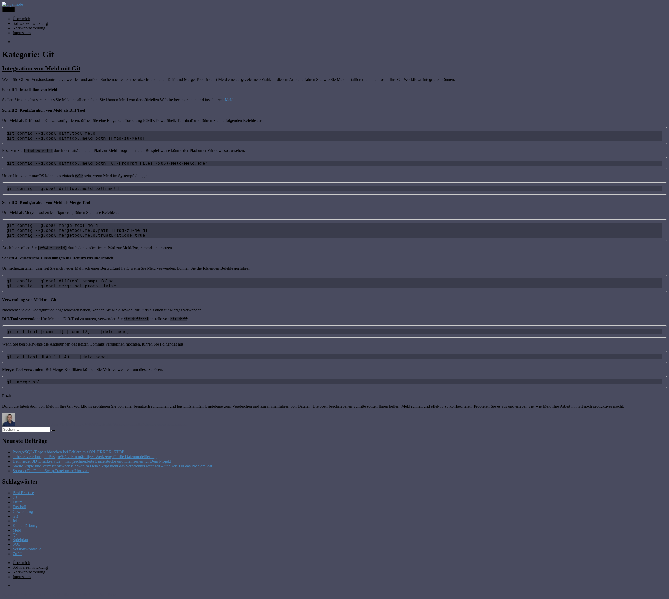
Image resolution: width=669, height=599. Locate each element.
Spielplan (20, 539)
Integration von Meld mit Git (41, 68)
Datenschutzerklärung (38, 594)
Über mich (21, 18)
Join (16, 521)
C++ (16, 497)
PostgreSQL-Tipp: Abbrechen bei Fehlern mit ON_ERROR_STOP (68, 452)
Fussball (19, 507)
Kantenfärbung (25, 525)
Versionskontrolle (127, 424)
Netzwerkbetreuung (29, 28)
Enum (17, 502)
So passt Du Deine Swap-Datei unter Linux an (51, 470)
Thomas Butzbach (30, 424)
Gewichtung (23, 511)
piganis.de (10, 594)
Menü (8, 9)
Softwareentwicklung (30, 23)
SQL (17, 544)
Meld (229, 100)
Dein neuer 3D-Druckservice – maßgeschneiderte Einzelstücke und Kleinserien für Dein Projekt (92, 461)
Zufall (17, 553)
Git (92, 424)
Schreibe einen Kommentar (164, 424)
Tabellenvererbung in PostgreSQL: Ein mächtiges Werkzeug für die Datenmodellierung (85, 456)
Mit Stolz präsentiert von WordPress (86, 594)
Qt (15, 535)
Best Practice (23, 492)
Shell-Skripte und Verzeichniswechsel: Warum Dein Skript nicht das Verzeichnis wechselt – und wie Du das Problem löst (112, 466)
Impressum (22, 33)
